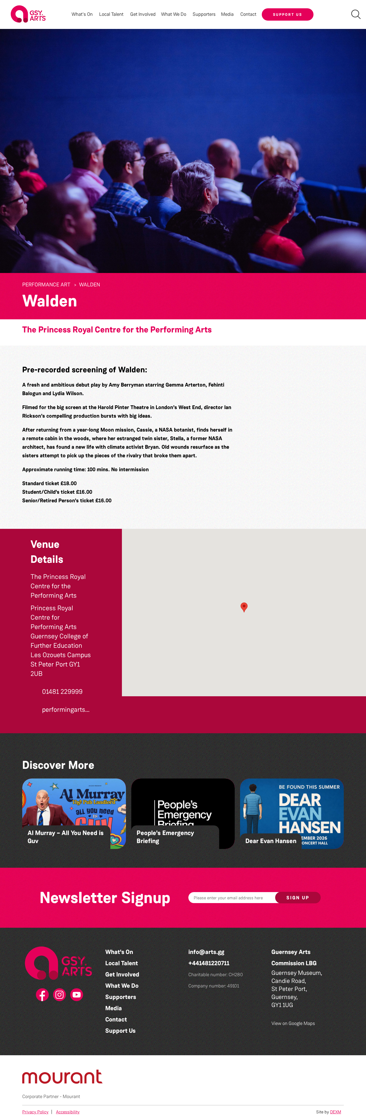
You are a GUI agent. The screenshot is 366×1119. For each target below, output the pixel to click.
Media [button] (227, 14)
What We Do (122, 986)
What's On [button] (82, 14)
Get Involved (143, 14)
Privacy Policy (35, 1112)
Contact (248, 14)
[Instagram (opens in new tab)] (58, 995)
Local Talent (121, 963)
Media (113, 1008)
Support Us (287, 14)
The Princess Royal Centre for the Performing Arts (117, 329)
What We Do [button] (173, 14)
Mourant (71, 1096)
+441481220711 (208, 963)
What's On (119, 952)
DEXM (335, 1112)
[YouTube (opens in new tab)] (75, 995)
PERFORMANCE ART (46, 284)
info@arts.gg (206, 952)
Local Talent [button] (111, 14)
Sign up (297, 898)
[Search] (356, 14)
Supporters (204, 14)
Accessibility (68, 1112)
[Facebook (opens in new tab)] (41, 995)
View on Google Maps (293, 1023)
